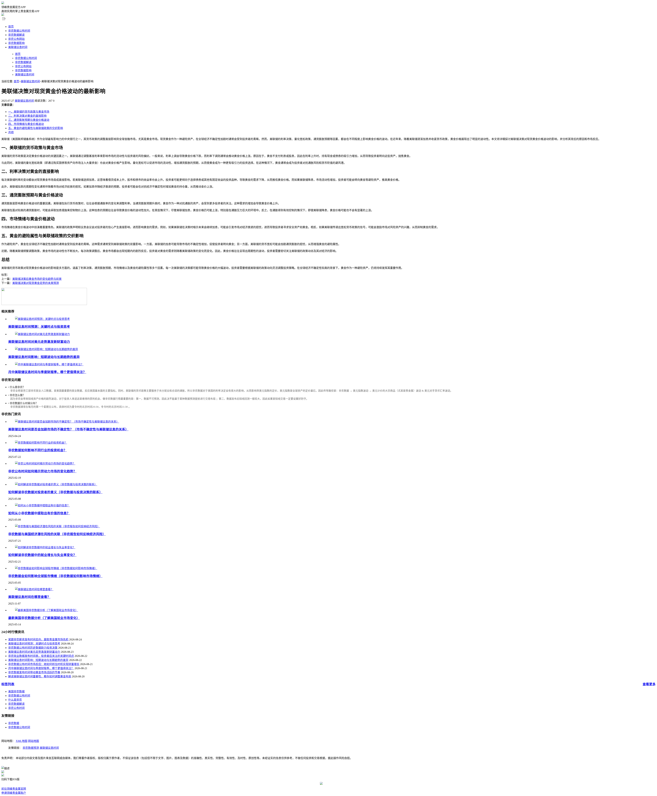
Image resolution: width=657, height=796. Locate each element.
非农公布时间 (16, 707)
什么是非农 (15, 699)
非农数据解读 (16, 34)
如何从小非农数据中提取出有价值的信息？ (39, 513)
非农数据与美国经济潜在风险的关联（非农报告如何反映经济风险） (57, 534)
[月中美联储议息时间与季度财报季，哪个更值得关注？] (49, 364)
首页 (11, 26)
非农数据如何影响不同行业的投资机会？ (37, 450)
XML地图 (21, 741)
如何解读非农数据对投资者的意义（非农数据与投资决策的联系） (55, 492)
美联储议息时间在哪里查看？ (29, 597)
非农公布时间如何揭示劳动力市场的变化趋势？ (42, 471)
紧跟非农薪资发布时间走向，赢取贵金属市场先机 (38, 639)
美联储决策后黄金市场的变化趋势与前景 (37, 278)
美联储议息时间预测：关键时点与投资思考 (39, 326)
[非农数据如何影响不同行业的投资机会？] (41, 442)
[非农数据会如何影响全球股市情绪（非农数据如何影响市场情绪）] (56, 568)
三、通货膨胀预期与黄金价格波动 (28, 119)
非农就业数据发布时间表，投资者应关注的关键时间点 (41, 655)
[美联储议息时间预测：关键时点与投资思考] (42, 318)
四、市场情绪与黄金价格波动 (26, 124)
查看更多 (649, 684)
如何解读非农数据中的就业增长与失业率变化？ (42, 555)
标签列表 (7, 684)
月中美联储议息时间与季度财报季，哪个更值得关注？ (47, 372)
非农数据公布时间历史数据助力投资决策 (32, 647)
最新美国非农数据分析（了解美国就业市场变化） (44, 618)
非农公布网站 (16, 38)
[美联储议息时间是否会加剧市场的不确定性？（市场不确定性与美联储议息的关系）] (67, 421)
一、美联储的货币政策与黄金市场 (28, 111)
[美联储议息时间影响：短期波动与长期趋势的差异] (46, 349)
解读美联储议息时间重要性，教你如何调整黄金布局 (39, 676)
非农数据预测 (31, 747)
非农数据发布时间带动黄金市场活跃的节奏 (34, 672)
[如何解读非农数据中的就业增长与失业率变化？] (45, 547)
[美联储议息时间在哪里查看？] (34, 589)
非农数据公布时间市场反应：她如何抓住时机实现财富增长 (43, 664)
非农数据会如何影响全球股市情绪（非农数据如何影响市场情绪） (55, 576)
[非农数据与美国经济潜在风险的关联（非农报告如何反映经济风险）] (57, 526)
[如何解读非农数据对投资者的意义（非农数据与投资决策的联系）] (56, 484)
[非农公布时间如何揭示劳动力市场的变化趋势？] (45, 463)
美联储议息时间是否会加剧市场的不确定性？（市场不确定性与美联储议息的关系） (68, 429)
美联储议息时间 (17, 47)
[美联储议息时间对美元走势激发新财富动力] (42, 334)
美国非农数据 (16, 691)
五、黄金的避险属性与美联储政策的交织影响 (35, 128)
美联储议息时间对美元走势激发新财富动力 (39, 341)
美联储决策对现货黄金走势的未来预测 (35, 283)
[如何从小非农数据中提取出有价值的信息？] (42, 505)
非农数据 (13, 723)
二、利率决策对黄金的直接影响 (27, 115)
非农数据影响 (16, 43)
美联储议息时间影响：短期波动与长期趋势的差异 (44, 357)
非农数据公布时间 (19, 30)
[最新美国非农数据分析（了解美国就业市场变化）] (46, 610)
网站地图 (33, 741)
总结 (11, 132)
